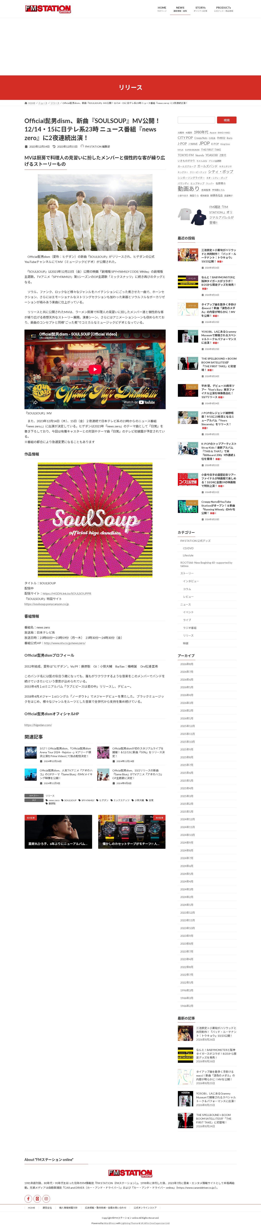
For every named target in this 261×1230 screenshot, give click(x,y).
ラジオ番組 (189, 627)
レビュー (188, 596)
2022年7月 (186, 974)
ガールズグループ (187, 166)
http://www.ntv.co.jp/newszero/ (65, 643)
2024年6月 (186, 866)
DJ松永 (212, 138)
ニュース (185, 604)
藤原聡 (52, 803)
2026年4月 (186, 695)
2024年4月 (186, 881)
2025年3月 (186, 795)
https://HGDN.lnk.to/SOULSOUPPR (67, 593)
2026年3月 (186, 702)
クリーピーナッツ (198, 172)
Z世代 (223, 155)
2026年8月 (186, 663)
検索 (227, 120)
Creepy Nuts (200, 138)
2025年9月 (186, 749)
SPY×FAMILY (88, 800)
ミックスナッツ (121, 800)
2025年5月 (186, 780)
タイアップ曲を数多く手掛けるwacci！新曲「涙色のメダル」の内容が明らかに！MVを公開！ (215, 1075)
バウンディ (183, 183)
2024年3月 (186, 889)
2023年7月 (186, 951)
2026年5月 (186, 687)
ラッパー (210, 183)
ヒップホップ (197, 183)
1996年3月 (186, 990)
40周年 (189, 132)
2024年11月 (187, 827)
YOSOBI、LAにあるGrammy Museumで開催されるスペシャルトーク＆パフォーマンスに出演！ (216, 1097)
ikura (229, 138)
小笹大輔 (139, 800)
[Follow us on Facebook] (28, 1199)
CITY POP (185, 138)
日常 (151, 800)
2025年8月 (186, 757)
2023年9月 (186, 935)
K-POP (215, 143)
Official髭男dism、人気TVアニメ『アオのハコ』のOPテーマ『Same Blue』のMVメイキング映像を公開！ (66, 774)
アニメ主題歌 (215, 161)
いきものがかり (186, 160)
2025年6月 (186, 772)
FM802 (221, 138)
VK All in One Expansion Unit (155, 1223)
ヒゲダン (104, 800)
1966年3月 (186, 998)
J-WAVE (193, 143)
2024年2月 (186, 897)
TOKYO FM (186, 155)
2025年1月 (186, 811)
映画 (185, 643)
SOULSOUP (70, 800)
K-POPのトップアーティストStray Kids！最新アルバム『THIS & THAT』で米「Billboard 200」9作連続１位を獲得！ (219, 451)
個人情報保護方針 (68, 1207)
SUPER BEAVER (192, 149)
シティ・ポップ (220, 171)
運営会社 (47, 1207)
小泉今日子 (183, 195)
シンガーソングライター (191, 177)
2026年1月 (186, 718)
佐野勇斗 (221, 183)
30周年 (181, 132)
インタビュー (191, 581)
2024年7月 (186, 858)
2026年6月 (186, 679)
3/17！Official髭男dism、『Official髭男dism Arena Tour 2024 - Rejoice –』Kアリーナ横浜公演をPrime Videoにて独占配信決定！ (65, 752)
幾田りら (194, 195)
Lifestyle (188, 555)
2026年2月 (186, 710)
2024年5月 (186, 873)
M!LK (180, 149)
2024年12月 (187, 819)
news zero (54, 800)
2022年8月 (186, 966)
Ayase (213, 132)
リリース (49, 795)
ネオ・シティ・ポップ (216, 177)
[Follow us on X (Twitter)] (37, 1199)
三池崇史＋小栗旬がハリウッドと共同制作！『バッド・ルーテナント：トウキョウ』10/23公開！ (216, 1031)
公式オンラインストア (145, 1207)
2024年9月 (186, 842)
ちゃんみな (202, 161)
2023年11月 (187, 920)
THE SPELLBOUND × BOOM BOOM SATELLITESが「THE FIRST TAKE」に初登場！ (213, 1118)
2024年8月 (186, 850)
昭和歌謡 (204, 195)
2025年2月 (186, 803)
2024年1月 (186, 904)
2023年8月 (186, 943)
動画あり (189, 188)
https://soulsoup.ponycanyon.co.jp (46, 604)
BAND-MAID (224, 132)
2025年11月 (187, 733)
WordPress (110, 1223)
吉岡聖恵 (206, 190)
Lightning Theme (129, 1223)
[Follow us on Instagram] (46, 1199)
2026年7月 (186, 671)
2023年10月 (187, 928)
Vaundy (199, 155)
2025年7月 (186, 764)
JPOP (204, 143)
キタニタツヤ (225, 166)
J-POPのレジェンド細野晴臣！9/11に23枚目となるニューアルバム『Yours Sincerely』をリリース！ (217, 420)
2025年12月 (187, 726)
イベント (188, 612)
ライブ (187, 620)
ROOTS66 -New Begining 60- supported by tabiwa (206, 564)
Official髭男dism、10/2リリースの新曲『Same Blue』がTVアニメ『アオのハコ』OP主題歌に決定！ (137, 774)
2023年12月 (187, 912)
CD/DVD (188, 548)
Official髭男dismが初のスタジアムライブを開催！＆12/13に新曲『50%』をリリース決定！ (138, 752)
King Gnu (225, 144)
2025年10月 (187, 741)
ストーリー (187, 573)
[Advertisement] (130, 46)
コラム (187, 588)
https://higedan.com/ (38, 725)
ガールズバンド (207, 166)
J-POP (182, 143)
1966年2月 (186, 1005)
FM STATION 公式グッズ (195, 540)
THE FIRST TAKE (211, 149)
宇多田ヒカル (218, 190)
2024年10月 (187, 834)
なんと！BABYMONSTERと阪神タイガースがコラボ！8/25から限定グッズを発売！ (216, 1053)
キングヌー (183, 172)
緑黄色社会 (216, 195)
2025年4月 (186, 788)
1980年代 (201, 132)
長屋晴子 (228, 195)
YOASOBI (212, 155)
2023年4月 (186, 959)
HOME (31, 1207)
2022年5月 (186, 982)
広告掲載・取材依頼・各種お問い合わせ (105, 1207)
